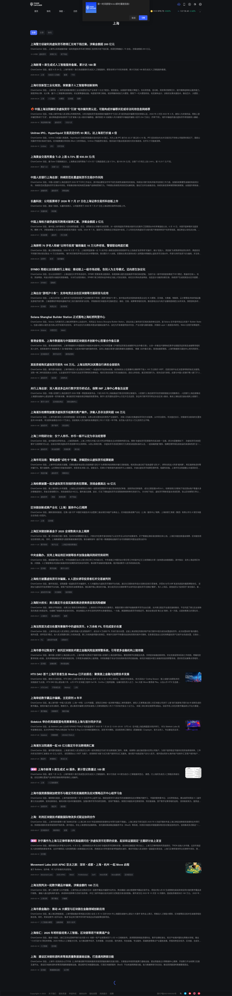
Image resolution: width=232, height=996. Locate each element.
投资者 (54, 378)
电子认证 (55, 544)
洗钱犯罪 (67, 449)
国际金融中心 (72, 401)
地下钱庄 (64, 54)
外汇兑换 (64, 235)
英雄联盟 (54, 735)
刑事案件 (55, 711)
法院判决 (64, 378)
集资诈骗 (65, 711)
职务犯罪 (62, 497)
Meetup (67, 687)
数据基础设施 (55, 970)
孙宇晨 (43, 854)
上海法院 (44, 898)
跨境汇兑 (53, 54)
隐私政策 (93, 993)
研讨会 (77, 449)
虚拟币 (54, 235)
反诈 (51, 259)
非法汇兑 (64, 759)
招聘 (112, 993)
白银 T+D (55, 167)
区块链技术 (45, 354)
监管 (65, 830)
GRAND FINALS (68, 735)
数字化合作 (57, 354)
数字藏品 (44, 711)
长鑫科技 (44, 211)
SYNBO (43, 282)
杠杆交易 (60, 146)
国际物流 (56, 830)
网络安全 (65, 473)
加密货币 (44, 806)
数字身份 (44, 544)
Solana (43, 330)
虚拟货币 (42, 54)
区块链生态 (129, 874)
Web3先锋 (103, 874)
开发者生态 (56, 687)
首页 (36, 11)
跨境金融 (65, 190)
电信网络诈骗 (45, 122)
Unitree (43, 146)
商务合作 (83, 993)
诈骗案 (64, 898)
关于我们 (52, 993)
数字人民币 (45, 401)
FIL (42, 640)
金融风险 (44, 190)
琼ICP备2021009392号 (166, 993)
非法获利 (65, 425)
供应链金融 (65, 663)
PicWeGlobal (83, 874)
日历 (75, 11)
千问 (73, 75)
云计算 (66, 970)
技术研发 (64, 306)
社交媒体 (58, 592)
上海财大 (44, 616)
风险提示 (103, 993)
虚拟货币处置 (52, 640)
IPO (51, 146)
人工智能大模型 (46, 922)
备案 (65, 75)
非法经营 (44, 235)
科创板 (54, 211)
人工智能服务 (53, 782)
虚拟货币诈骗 (45, 592)
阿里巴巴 (53, 330)
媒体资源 (62, 993)
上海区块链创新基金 (69, 544)
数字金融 (53, 568)
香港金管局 (70, 354)
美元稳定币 (56, 616)
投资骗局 (60, 259)
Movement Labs (46, 874)
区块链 (70, 98)
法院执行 (64, 640)
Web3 (63, 330)
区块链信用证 (58, 401)
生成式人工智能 (54, 75)
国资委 (63, 806)
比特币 (43, 259)
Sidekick (44, 735)
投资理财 (69, 592)
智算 (79, 98)
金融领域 (59, 922)
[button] (200, 4)
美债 (65, 616)
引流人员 (69, 122)
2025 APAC (61, 874)
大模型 (61, 98)
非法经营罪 (56, 449)
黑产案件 (55, 425)
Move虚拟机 (116, 874)
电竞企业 (53, 306)
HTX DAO (44, 687)
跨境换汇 (53, 759)
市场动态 (66, 167)
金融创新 (53, 663)
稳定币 (43, 759)
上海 (42, 75)
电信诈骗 (44, 473)
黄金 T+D (44, 167)
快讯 (48, 11)
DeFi (93, 874)
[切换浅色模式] (195, 4)
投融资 (53, 282)
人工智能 (51, 98)
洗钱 (53, 497)
